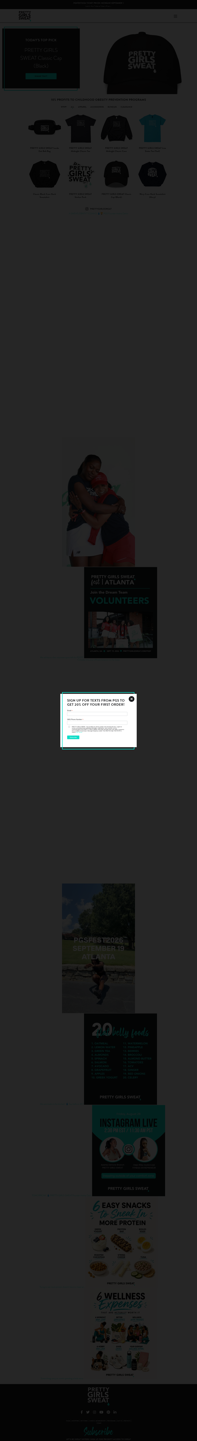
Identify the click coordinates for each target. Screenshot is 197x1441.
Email (70, 710)
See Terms (79, 732)
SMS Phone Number (75, 719)
